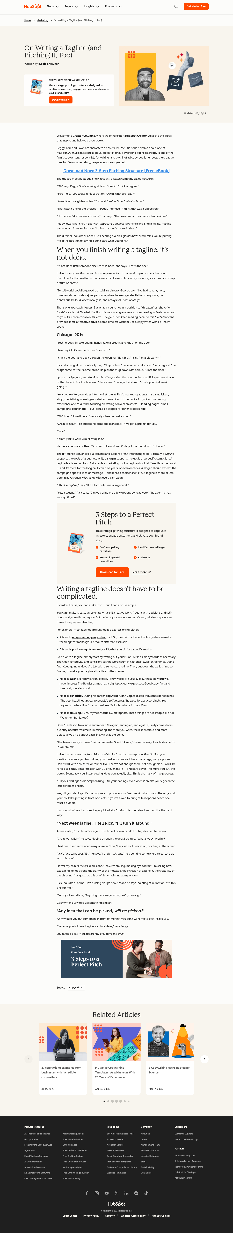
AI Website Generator (35, 1167)
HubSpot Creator (136, 135)
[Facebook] (87, 1194)
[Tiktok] (146, 1194)
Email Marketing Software (37, 1173)
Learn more (139, 572)
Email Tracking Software (36, 1156)
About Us (145, 1134)
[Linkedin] (126, 1194)
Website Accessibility (133, 1215)
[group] (63, 1059)
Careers (145, 1139)
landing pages (150, 404)
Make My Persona (115, 1150)
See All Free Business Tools (120, 1134)
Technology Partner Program (189, 1167)
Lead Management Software (38, 1178)
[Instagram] (96, 1194)
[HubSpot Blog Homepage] (32, 6)
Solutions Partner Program (188, 1161)
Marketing (42, 20)
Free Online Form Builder (75, 1150)
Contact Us (146, 1173)
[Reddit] (136, 1194)
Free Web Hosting (71, 1178)
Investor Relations (150, 1156)
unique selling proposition (89, 637)
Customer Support (184, 1134)
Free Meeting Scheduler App (38, 1145)
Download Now (60, 99)
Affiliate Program (183, 1178)
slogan (111, 458)
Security (110, 1215)
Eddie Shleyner (49, 63)
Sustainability (147, 1167)
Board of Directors (150, 1150)
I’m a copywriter (67, 394)
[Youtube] (106, 1194)
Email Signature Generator (120, 1156)
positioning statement (86, 649)
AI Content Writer (33, 1162)
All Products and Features (37, 1134)
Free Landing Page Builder (76, 1173)
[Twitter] (116, 1194)
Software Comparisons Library (122, 1167)
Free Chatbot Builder (73, 1156)
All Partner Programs (185, 1155)
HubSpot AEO (31, 1139)
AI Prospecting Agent (73, 1134)
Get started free (196, 6)
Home (27, 20)
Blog (143, 1162)
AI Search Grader (115, 1139)
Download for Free (112, 572)
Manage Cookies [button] (161, 1215)
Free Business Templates (119, 1162)
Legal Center (70, 1215)
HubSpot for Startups (185, 1172)
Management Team (150, 1145)
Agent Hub (29, 1150)
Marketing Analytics (72, 1167)
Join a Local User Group (186, 1139)
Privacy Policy (91, 1215)
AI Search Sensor (115, 1145)
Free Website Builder (73, 1139)
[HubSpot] (116, 1203)
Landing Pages (70, 1145)
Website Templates (116, 1173)
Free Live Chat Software (74, 1162)
